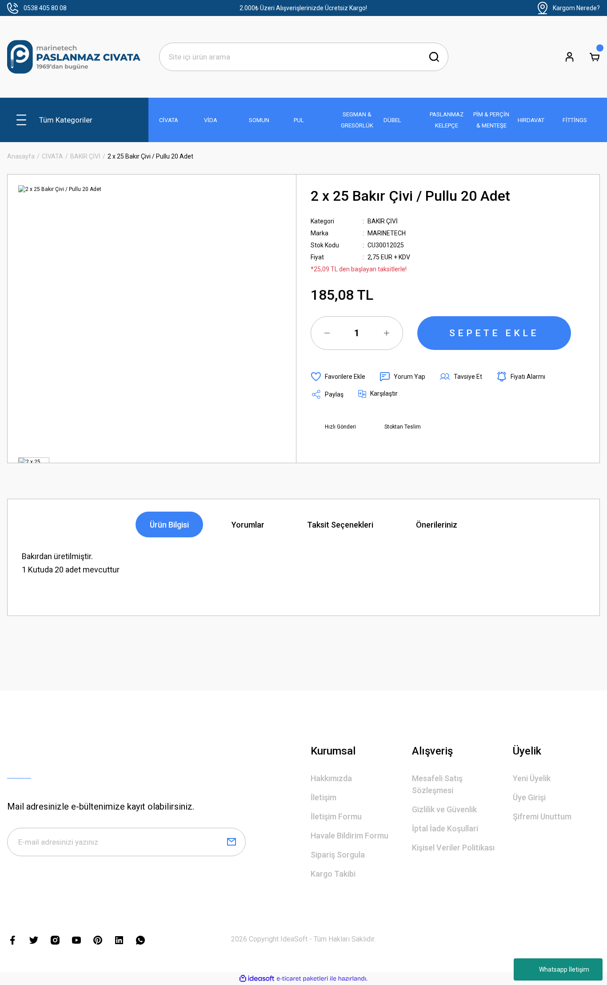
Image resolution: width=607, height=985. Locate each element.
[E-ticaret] (302, 979)
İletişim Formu (336, 816)
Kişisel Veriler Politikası (453, 847)
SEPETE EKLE (494, 333)
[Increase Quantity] (387, 333)
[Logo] (73, 57)
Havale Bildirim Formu (349, 835)
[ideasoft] (257, 978)
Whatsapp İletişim (564, 969)
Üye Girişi (529, 797)
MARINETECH (386, 233)
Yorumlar (248, 524)
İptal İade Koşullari (445, 828)
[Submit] (231, 842)
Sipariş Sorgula (338, 854)
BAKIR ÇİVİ (382, 221)
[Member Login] (569, 57)
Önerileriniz (436, 524)
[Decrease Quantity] (327, 333)
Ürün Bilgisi (169, 524)
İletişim (323, 797)
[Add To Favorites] (338, 376)
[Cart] (594, 57)
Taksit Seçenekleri (340, 524)
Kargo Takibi (333, 873)
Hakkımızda (331, 778)
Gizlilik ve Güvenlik (444, 809)
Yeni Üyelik (532, 778)
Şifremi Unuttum (542, 816)
